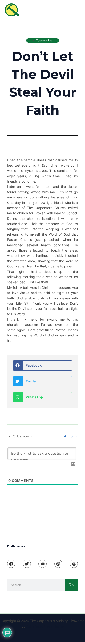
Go (71, 584)
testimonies (44, 40)
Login (72, 436)
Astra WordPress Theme (45, 626)
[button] (42, 365)
